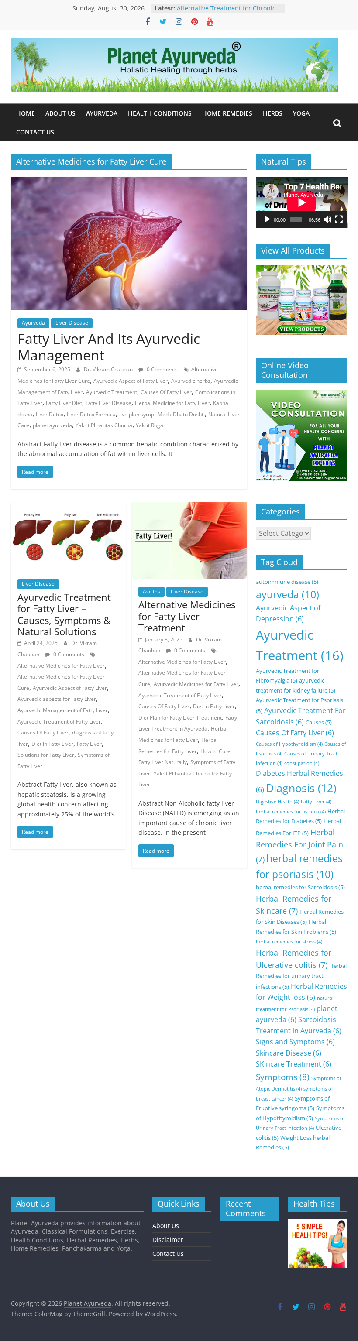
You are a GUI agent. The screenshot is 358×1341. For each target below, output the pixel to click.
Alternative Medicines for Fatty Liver (61, 665)
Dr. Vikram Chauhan (109, 369)
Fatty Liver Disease (108, 403)
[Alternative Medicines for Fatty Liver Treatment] (189, 507)
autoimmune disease (287, 582)
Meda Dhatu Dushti (181, 414)
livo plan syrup (136, 414)
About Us (165, 1225)
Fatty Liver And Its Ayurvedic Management (108, 346)
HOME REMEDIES (227, 113)
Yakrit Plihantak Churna (104, 425)
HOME (25, 113)
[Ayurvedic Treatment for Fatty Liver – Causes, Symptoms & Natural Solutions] (68, 507)
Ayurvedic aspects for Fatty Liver (56, 699)
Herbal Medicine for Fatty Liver (172, 403)
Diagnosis (301, 787)
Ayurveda (33, 322)
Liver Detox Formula (91, 414)
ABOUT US (60, 113)
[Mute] (327, 219)
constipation (301, 763)
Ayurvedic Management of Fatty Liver (62, 710)
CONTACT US (35, 132)
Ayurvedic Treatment (111, 392)
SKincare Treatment (293, 1064)
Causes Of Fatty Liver (166, 392)
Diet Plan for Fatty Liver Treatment (180, 717)
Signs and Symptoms (295, 1041)
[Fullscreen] (338, 219)
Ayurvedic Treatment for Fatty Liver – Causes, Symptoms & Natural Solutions (64, 614)
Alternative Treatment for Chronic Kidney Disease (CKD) (226, 12)
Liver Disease (71, 322)
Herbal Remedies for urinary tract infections (301, 976)
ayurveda (287, 594)
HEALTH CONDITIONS (160, 113)
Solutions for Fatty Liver (45, 754)
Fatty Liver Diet (64, 403)
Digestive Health (277, 802)
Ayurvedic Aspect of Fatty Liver (130, 380)
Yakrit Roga (149, 425)
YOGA (301, 113)
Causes (319, 722)
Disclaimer (167, 1239)
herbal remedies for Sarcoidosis (300, 887)
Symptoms (283, 1077)
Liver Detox (49, 414)
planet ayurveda (52, 425)
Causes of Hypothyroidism (289, 744)
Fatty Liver (89, 744)
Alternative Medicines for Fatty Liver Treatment (186, 616)
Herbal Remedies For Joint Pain (299, 845)
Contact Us (168, 1253)
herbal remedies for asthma (291, 812)
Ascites (151, 591)
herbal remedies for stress (289, 942)
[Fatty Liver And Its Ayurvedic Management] (129, 182)
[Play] (267, 219)
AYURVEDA (101, 113)
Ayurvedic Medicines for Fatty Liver (196, 684)
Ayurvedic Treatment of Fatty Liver (59, 721)
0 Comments (161, 369)
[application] (302, 202)
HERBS (272, 113)
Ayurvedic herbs (190, 380)
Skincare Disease (288, 1053)
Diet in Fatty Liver (52, 744)
